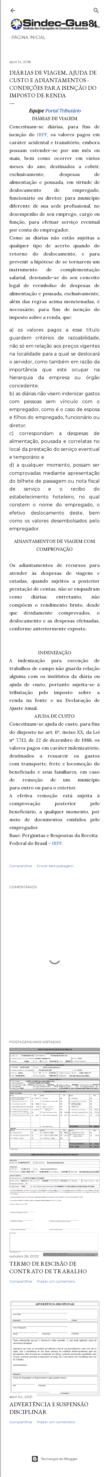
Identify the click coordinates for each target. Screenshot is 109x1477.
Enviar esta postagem (55, 866)
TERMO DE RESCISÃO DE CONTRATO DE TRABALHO (48, 1267)
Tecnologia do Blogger (59, 1459)
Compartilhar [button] (21, 866)
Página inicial (28, 37)
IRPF (42, 134)
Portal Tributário (63, 110)
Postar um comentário (56, 1281)
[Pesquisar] (96, 9)
